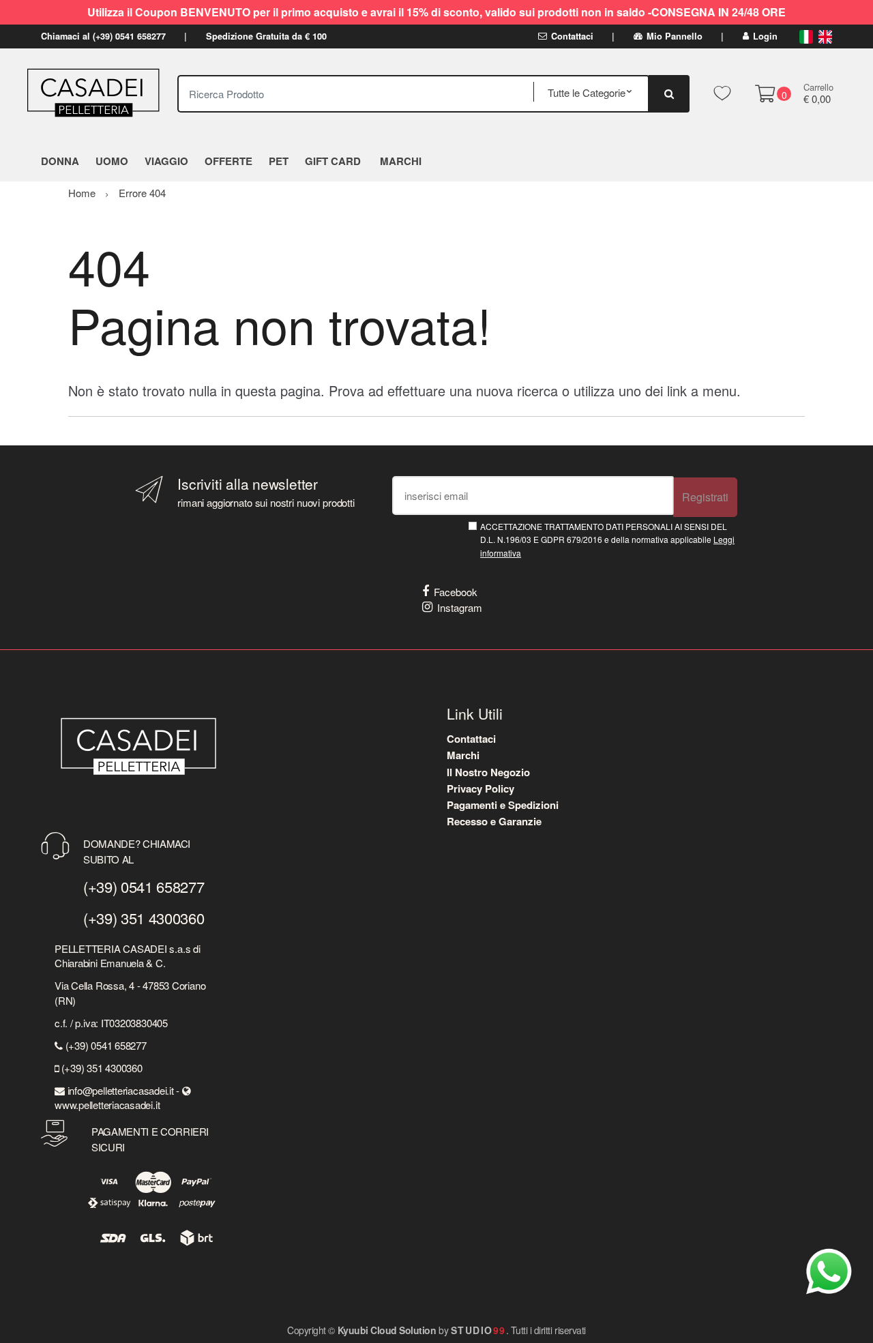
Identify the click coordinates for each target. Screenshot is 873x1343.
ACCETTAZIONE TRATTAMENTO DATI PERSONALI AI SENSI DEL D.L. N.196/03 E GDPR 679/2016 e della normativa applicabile (607, 539)
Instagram (459, 607)
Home (81, 193)
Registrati (705, 497)
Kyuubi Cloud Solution (387, 1330)
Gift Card (333, 160)
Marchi (463, 755)
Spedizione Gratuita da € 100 (266, 36)
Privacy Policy (480, 788)
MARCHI (400, 160)
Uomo (111, 160)
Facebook (455, 592)
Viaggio (166, 160)
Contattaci (572, 36)
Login (765, 36)
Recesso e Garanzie (494, 821)
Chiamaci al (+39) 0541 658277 (103, 36)
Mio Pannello (674, 36)
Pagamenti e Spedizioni (503, 804)
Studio (478, 1330)
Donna (60, 160)
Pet (278, 160)
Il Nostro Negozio (488, 772)
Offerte (228, 160)
